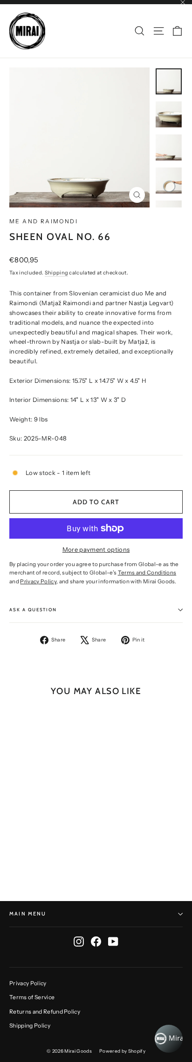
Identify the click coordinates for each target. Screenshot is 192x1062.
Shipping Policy (29, 1025)
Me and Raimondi (43, 221)
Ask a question (33, 609)
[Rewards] (169, 1039)
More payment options (96, 549)
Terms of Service (32, 997)
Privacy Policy (28, 983)
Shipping (57, 272)
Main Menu (28, 913)
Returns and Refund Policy (44, 1011)
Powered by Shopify (122, 1051)
